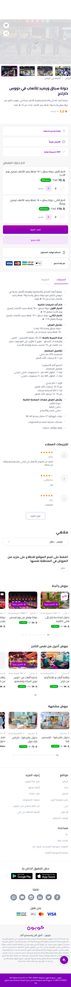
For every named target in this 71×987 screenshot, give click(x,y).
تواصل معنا (63, 840)
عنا (67, 834)
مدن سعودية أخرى (59, 800)
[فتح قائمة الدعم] (64, 960)
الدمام (65, 794)
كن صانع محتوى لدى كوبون (26, 806)
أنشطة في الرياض (52, 78)
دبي (66, 806)
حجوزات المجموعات (31, 800)
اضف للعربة (35, 229)
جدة (66, 787)
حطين (63, 568)
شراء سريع (35, 240)
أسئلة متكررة (34, 787)
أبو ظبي (64, 812)
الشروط (45, 280)
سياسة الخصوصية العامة (56, 853)
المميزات (61, 280)
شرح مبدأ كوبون (32, 781)
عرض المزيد (35, 516)
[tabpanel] (35, 41)
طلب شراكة (34, 794)
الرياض (68, 78)
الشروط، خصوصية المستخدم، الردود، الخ (50, 846)
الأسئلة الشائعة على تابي (28, 812)
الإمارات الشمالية (60, 818)
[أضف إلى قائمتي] (6, 25)
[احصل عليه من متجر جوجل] (22, 875)
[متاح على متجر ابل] (46, 875)
